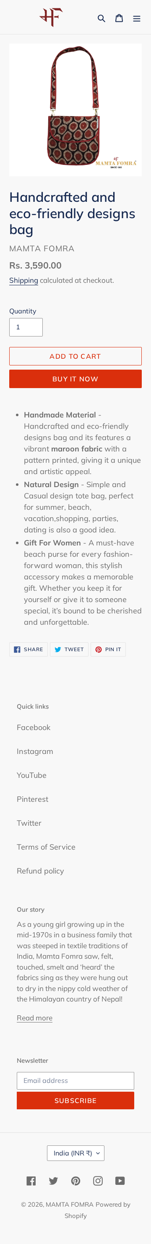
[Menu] (137, 17)
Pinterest (32, 799)
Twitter (29, 823)
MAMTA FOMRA (70, 1204)
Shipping (23, 280)
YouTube (32, 775)
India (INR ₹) (73, 1153)
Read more (34, 1017)
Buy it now (75, 379)
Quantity (22, 311)
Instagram (35, 751)
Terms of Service (46, 847)
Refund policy (40, 871)
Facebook (33, 727)
